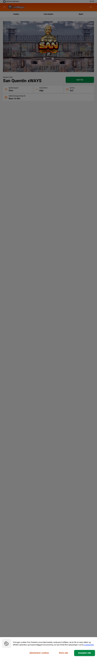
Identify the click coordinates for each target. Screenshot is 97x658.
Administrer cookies (39, 653)
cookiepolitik (89, 645)
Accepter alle (84, 653)
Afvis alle (63, 653)
